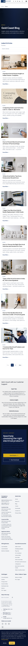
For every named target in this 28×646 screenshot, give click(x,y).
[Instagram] (9, 624)
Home (2, 6)
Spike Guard (18, 546)
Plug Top (17, 551)
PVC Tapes (3, 590)
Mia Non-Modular (5, 551)
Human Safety (4, 583)
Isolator (3, 579)
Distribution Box (4, 586)
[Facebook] (2, 624)
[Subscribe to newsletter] (12, 597)
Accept (11, 643)
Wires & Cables (18, 577)
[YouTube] (6, 624)
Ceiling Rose (18, 564)
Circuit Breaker (4, 577)
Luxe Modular (4, 546)
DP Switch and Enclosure (20, 561)
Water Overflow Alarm (20, 570)
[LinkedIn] (2, 627)
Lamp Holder (18, 555)
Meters (3, 588)
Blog (16, 503)
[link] (6, 1)
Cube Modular (4, 548)
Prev (8, 365)
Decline (4, 643)
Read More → (6, 84)
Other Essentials (18, 559)
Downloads (17, 508)
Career (16, 506)
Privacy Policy (18, 513)
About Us (17, 501)
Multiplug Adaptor (19, 548)
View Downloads (15, 459)
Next (20, 365)
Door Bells (17, 557)
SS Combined (18, 553)
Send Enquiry (13, 455)
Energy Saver (4, 581)
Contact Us (17, 510)
